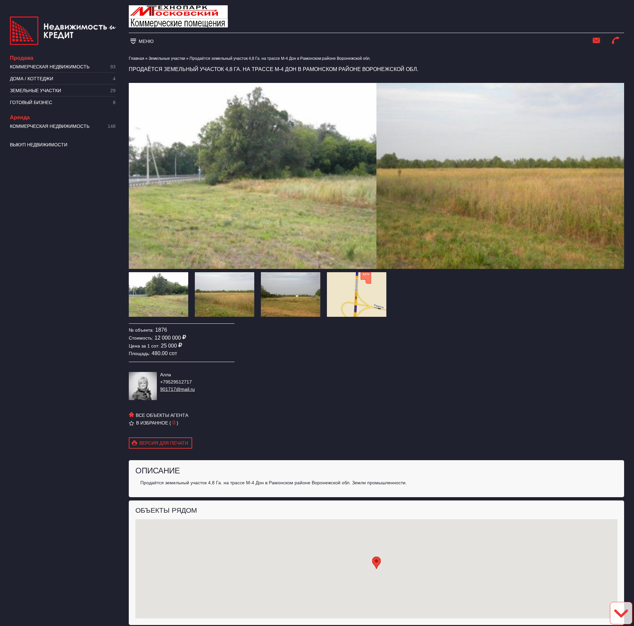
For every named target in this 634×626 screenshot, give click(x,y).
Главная (136, 58)
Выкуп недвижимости (38, 144)
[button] (376, 563)
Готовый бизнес (63, 102)
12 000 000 (168, 338)
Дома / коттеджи (63, 79)
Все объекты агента (161, 415)
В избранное (152, 422)
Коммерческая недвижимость (63, 67)
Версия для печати (163, 443)
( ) (173, 422)
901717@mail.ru (177, 389)
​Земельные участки (63, 90)
